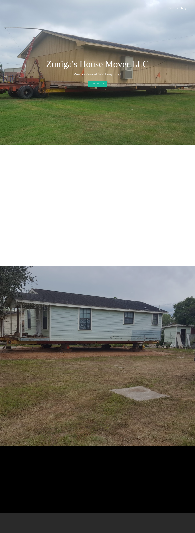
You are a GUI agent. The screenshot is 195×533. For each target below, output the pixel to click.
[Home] (170, 12)
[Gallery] (182, 12)
